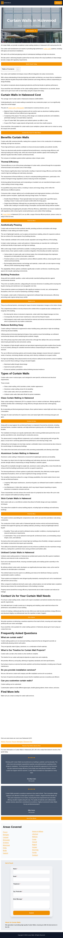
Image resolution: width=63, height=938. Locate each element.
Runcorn (8, 741)
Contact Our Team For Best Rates (31, 132)
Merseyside (6, 840)
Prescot (14, 741)
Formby (34, 852)
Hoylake (34, 847)
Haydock (5, 853)
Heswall (34, 842)
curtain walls (47, 48)
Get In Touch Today (31, 64)
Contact (58, 2)
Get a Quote (30, 30)
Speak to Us (31, 301)
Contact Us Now (31, 421)
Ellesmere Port (27, 741)
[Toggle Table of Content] (17, 69)
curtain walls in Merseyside (16, 108)
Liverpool (5, 837)
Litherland (35, 834)
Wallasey (34, 836)
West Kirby (35, 850)
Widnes (3, 741)
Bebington (20, 741)
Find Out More (31, 220)
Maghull (34, 844)
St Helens (6, 842)
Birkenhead (6, 845)
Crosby (34, 839)
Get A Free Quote (31, 818)
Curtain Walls (6, 214)
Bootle (5, 850)
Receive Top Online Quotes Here (31, 745)
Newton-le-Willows (37, 831)
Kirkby (5, 848)
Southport (35, 855)
